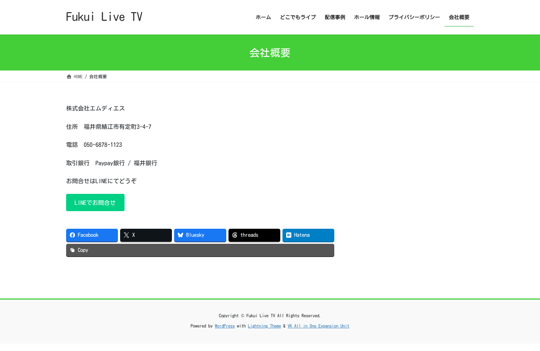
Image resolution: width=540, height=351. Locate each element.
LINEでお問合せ (95, 203)
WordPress (225, 325)
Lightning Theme (264, 325)
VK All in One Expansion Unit (318, 325)
